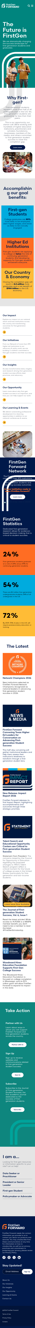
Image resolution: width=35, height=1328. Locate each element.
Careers (5, 1321)
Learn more (17, 147)
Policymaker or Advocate (17, 1196)
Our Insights (7, 1287)
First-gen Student (12, 1190)
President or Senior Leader (13, 1184)
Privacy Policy (6, 1318)
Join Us (17, 1075)
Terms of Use (6, 1314)
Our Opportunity (8, 1291)
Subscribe (17, 1110)
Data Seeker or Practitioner (11, 1175)
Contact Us (6, 1299)
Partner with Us (17, 1045)
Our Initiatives (7, 1284)
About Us (6, 1280)
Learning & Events (9, 1295)
